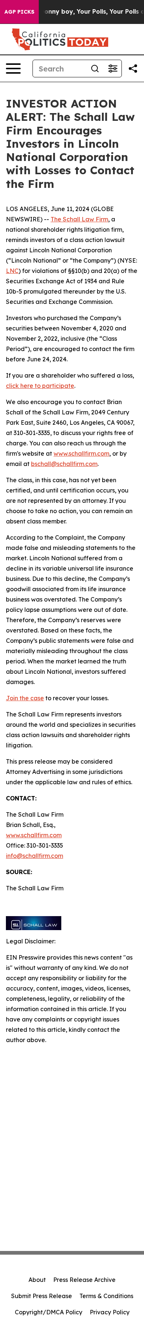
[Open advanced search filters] (112, 68)
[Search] (95, 68)
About (37, 1279)
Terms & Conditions (106, 1296)
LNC (12, 270)
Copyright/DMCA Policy (48, 1312)
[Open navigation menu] (13, 68)
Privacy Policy (110, 1312)
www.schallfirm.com (34, 835)
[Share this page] (133, 68)
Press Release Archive (84, 1279)
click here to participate (40, 385)
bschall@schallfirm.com (64, 463)
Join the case (25, 698)
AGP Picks (19, 11)
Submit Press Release (41, 1296)
